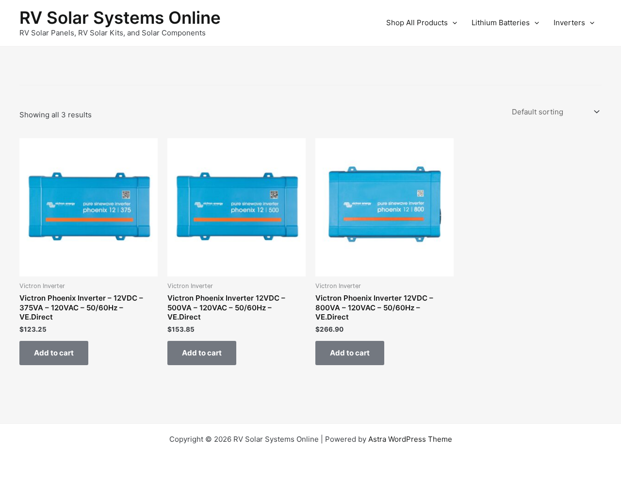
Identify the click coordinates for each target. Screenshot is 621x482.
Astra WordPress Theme (410, 439)
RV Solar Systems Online (120, 17)
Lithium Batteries (501, 22)
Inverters (569, 22)
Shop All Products (417, 22)
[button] (452, 22)
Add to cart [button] (54, 352)
